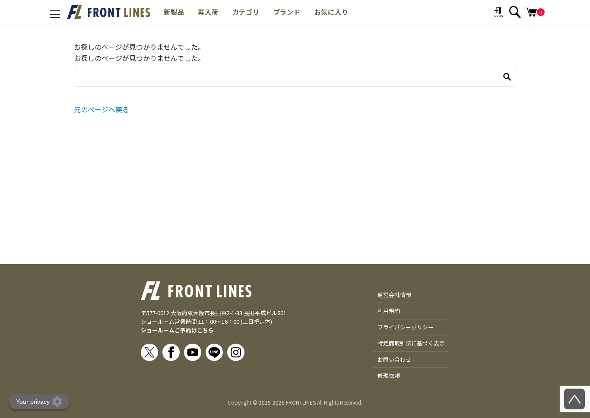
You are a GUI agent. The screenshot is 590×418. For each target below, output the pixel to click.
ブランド (287, 11)
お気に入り (331, 11)
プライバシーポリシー (405, 327)
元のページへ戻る (101, 109)
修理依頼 (388, 375)
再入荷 (208, 11)
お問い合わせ (394, 359)
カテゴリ (246, 11)
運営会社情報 (394, 294)
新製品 (174, 11)
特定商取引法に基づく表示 (411, 343)
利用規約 (388, 310)
